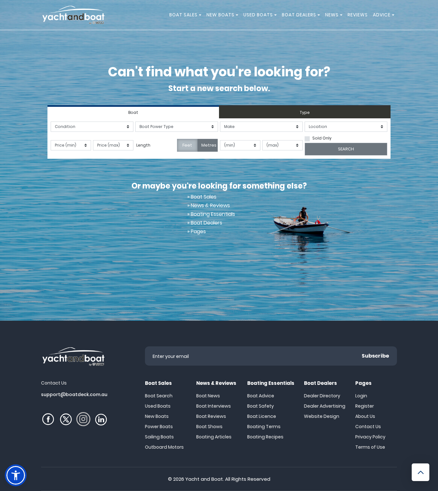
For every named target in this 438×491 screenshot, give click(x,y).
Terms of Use (370, 447)
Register (364, 406)
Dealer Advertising (324, 406)
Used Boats (158, 406)
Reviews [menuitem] (358, 15)
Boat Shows (209, 426)
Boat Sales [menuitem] (183, 15)
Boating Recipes (265, 437)
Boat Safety (260, 406)
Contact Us (368, 426)
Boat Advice (260, 396)
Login (361, 396)
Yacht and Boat (204, 479)
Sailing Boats (159, 437)
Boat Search (159, 396)
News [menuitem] (332, 15)
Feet (187, 145)
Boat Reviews (211, 416)
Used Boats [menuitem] (258, 15)
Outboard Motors (164, 447)
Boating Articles (214, 437)
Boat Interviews (213, 406)
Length (143, 145)
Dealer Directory (322, 396)
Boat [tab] (133, 112)
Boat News (208, 396)
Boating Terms (264, 426)
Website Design (321, 416)
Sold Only (322, 138)
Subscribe (375, 356)
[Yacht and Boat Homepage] (73, 15)
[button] (15, 475)
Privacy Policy (370, 437)
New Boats (157, 416)
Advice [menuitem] (382, 15)
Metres (208, 145)
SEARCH (346, 149)
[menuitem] (201, 15)
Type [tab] (305, 112)
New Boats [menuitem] (220, 15)
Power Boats (159, 426)
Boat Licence (261, 416)
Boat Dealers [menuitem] (299, 15)
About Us (365, 416)
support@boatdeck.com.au (74, 394)
